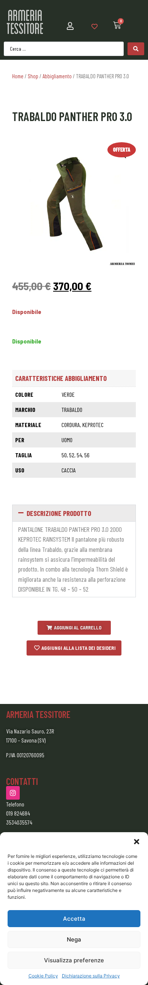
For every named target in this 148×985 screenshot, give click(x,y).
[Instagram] (13, 793)
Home (18, 76)
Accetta (74, 918)
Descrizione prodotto (59, 513)
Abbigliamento (57, 76)
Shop (33, 76)
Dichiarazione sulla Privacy (91, 976)
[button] (136, 841)
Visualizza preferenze (74, 960)
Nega (74, 939)
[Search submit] (136, 48)
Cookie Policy (43, 976)
